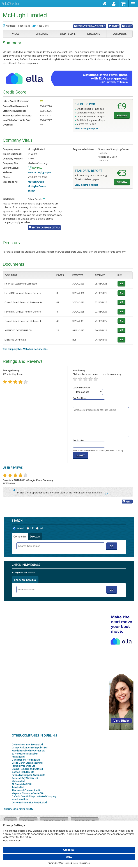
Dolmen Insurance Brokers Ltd (27, 744)
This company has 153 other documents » (25, 349)
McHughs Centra (37, 186)
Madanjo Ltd (18, 781)
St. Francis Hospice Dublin (25, 753)
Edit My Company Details (91, 26)
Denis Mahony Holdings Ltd (26, 759)
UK (32, 528)
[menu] (133, 3)
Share (128, 26)
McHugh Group (36, 181)
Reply (129, 501)
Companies (20, 536)
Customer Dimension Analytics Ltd (29, 802)
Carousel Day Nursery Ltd (25, 778)
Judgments (93, 33)
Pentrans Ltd (18, 756)
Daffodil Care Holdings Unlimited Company (34, 796)
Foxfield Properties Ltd (23, 765)
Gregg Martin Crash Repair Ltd (27, 762)
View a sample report (86, 128)
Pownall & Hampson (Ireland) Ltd (28, 775)
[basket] (124, 3)
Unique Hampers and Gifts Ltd (27, 768)
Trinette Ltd (18, 787)
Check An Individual (25, 580)
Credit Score (67, 33)
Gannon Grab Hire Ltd (23, 771)
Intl (41, 528)
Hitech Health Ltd (20, 799)
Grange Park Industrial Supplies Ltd (29, 747)
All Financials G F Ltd (22, 784)
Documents (120, 33)
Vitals (15, 33)
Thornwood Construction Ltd (26, 790)
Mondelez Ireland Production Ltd (28, 750)
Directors (42, 33)
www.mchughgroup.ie (39, 172)
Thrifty (31, 190)
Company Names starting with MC (18, 809)
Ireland (20, 528)
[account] (114, 3)
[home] (105, 3)
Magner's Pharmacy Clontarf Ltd (28, 793)
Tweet (115, 26)
